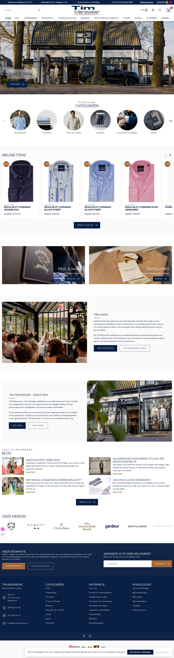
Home (8, 18)
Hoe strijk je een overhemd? (131, 480)
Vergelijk (136, 605)
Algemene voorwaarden (99, 610)
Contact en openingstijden (100, 592)
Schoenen (151, 18)
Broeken (85, 18)
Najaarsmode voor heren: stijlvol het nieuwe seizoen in (138, 460)
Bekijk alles (85, 502)
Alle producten (139, 610)
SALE (16, 18)
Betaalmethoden (96, 623)
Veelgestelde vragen (98, 597)
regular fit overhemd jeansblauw (17, 208)
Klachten (93, 618)
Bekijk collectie (85, 225)
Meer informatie (105, 348)
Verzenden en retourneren (100, 601)
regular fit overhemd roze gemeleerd (141, 208)
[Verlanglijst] (159, 10)
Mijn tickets (137, 597)
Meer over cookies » (162, 652)
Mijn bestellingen (140, 592)
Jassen (126, 18)
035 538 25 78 (14, 607)
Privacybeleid (94, 614)
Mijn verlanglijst (139, 601)
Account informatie (141, 588)
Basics (138, 18)
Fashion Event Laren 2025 (43, 460)
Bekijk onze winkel (40, 566)
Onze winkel (38, 425)
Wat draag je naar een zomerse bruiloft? (54, 480)
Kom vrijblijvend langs (134, 348)
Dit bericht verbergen (140, 652)
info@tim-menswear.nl (17, 623)
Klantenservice (146, 2)
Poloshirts (47, 18)
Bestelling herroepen (98, 605)
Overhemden (30, 18)
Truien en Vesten (67, 18)
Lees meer (17, 425)
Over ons (93, 588)
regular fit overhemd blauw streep (57, 208)
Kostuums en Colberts (106, 18)
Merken (165, 18)
